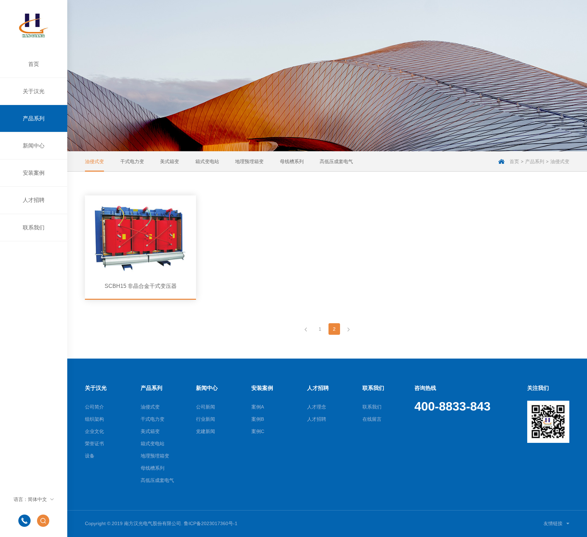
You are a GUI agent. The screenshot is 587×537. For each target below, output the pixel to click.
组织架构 (94, 419)
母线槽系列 (292, 161)
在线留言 (371, 419)
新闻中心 (34, 146)
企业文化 (94, 431)
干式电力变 (132, 161)
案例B (257, 419)
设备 (89, 455)
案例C (257, 431)
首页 (33, 64)
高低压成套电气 (336, 161)
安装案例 (34, 173)
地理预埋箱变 (249, 161)
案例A (257, 407)
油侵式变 (94, 161)
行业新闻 (205, 419)
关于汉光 (34, 91)
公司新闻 (205, 407)
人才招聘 (34, 200)
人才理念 (316, 407)
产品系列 (34, 118)
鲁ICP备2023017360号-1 (210, 523)
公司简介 (94, 407)
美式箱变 (169, 161)
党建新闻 (205, 431)
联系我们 (34, 227)
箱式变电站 (207, 161)
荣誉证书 (94, 443)
